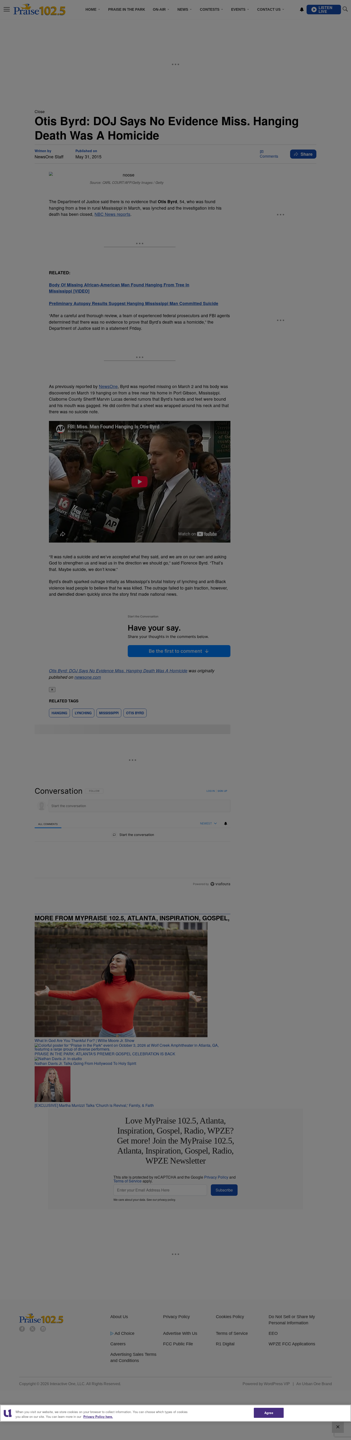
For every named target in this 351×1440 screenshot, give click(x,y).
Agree (268, 1412)
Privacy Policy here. (98, 1416)
